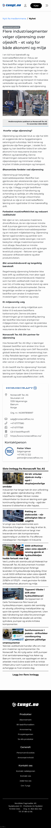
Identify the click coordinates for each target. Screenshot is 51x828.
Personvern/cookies (26, 753)
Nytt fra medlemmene (14, 18)
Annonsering (25, 729)
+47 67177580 (17, 423)
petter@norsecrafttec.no (30, 458)
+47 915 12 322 (24, 454)
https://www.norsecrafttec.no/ (25, 436)
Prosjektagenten (25, 734)
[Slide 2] (28, 110)
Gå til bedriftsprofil (20, 431)
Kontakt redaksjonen (25, 771)
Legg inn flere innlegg (26, 674)
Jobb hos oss (25, 781)
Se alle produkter (25, 739)
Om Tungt (25, 786)
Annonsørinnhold (25, 757)
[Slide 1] (23, 110)
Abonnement (25, 720)
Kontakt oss (25, 776)
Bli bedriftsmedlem (25, 724)
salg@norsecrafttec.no (22, 419)
